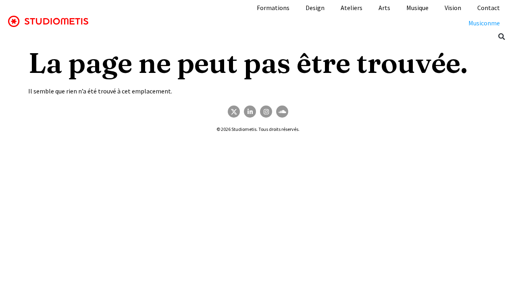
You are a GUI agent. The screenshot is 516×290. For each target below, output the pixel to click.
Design (315, 8)
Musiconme (484, 23)
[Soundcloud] (282, 112)
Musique (417, 8)
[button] (502, 37)
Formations (273, 8)
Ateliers (351, 8)
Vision (453, 8)
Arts (384, 8)
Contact (488, 8)
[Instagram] (266, 112)
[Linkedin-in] (250, 112)
